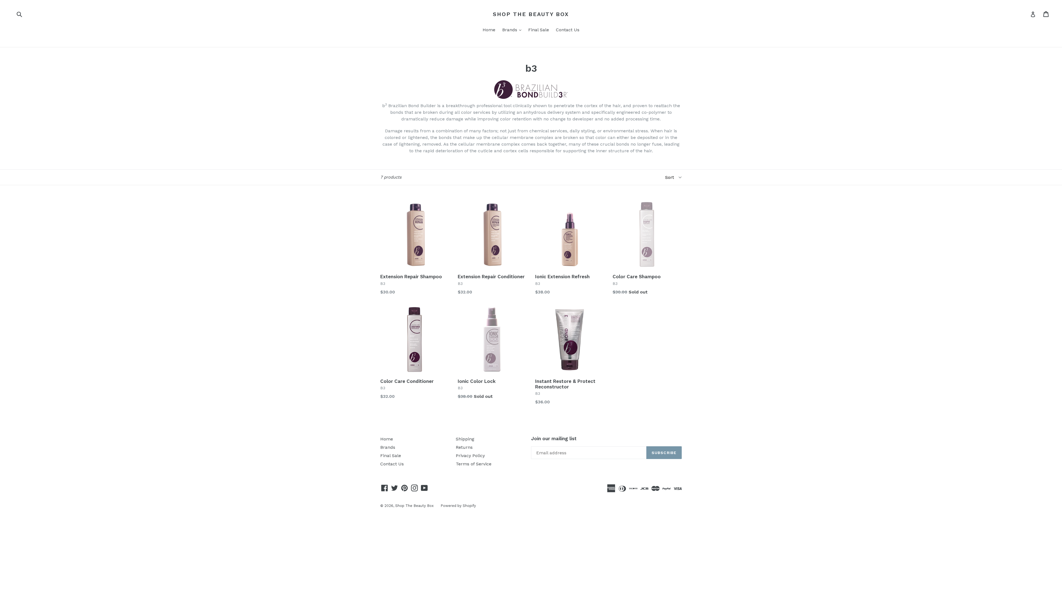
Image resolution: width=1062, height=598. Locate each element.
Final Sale (538, 29)
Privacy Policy (470, 455)
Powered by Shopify (458, 506)
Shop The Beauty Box (531, 14)
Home (489, 29)
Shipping (465, 439)
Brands (513, 29)
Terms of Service (473, 463)
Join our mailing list (554, 438)
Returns (464, 447)
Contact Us (567, 29)
